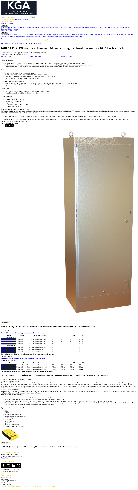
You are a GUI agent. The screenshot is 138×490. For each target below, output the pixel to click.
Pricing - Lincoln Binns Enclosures (46, 36)
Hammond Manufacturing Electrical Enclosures (15, 27)
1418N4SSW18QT (7, 339)
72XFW (3, 367)
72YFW (3, 369)
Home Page (4, 43)
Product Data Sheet (35, 56)
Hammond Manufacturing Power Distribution (65, 27)
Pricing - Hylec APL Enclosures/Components (22, 36)
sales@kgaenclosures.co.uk (22, 19)
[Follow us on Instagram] (8, 467)
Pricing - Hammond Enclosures (68, 34)
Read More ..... (6, 322)
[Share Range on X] (12, 127)
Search (33, 17)
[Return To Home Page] (19, 14)
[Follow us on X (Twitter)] (18, 467)
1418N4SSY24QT (6, 343)
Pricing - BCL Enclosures (8, 34)
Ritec (15, 31)
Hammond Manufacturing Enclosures (40, 27)
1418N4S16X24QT (7, 349)
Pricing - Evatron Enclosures (24, 34)
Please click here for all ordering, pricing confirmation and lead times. (23, 333)
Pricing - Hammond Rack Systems (111, 34)
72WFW (3, 365)
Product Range (13, 43)
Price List (21, 43)
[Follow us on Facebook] (3, 467)
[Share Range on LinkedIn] (9, 127)
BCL (6, 23)
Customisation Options (65, 56)
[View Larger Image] (10, 440)
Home (2, 23)
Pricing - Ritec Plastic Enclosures (67, 36)
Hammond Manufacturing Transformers (115, 27)
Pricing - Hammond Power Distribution (89, 34)
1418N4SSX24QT (6, 341)
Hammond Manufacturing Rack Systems (91, 27)
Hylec (2, 31)
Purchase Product (6, 56)
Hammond (4, 25)
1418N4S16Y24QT (7, 352)
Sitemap (79, 36)
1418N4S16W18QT (7, 347)
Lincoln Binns (9, 31)
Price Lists (4, 32)
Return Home (5, 458)
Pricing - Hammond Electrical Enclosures (46, 34)
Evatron (10, 23)
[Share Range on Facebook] (6, 127)
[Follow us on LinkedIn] (13, 467)
